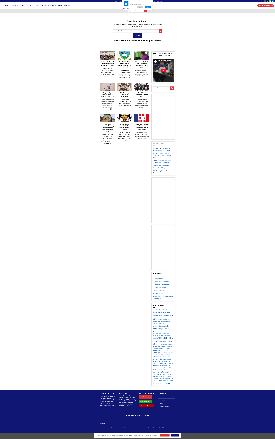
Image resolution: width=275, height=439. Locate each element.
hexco (160, 333)
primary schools (158, 344)
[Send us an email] (267, 1)
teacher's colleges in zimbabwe (161, 376)
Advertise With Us (41, 5)
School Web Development (160, 287)
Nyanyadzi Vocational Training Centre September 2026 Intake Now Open (107, 127)
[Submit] (145, 10)
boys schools (161, 321)
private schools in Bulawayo (165, 348)
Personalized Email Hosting (161, 284)
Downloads (68, 5)
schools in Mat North (158, 367)
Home (7, 5)
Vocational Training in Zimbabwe (158, 383)
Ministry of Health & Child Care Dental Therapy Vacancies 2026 (141, 64)
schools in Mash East (160, 363)
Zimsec (167, 383)
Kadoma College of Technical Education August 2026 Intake (107, 63)
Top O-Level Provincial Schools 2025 (142, 94)
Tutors (60, 5)
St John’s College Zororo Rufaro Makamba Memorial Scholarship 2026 (124, 64)
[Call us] (270, 1)
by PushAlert (126, 8)
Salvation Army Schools (160, 354)
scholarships (167, 354)
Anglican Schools (163, 319)
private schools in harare (159, 350)
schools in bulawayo (159, 357)
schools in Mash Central (165, 361)
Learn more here (111, 405)
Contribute (159, 1)
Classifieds (52, 5)
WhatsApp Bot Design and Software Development (163, 297)
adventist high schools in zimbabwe (162, 309)
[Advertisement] (163, 116)
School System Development (161, 281)
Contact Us (162, 400)
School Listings (27, 5)
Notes (154, 1)
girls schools (165, 329)
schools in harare (159, 359)
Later (140, 7)
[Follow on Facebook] (265, 1)
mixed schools (164, 338)
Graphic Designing (158, 290)
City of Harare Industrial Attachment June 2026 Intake (124, 126)
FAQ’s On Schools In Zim (119, 1)
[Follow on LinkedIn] (272, 1)
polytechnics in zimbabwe (165, 341)
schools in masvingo (164, 365)
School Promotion (158, 278)
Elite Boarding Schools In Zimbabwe (124, 94)
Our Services (14, 5)
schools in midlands (162, 370)
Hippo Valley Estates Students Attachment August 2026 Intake (142, 126)
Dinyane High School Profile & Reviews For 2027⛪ (107, 94)
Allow (148, 7)
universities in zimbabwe (166, 380)
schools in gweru (169, 356)
